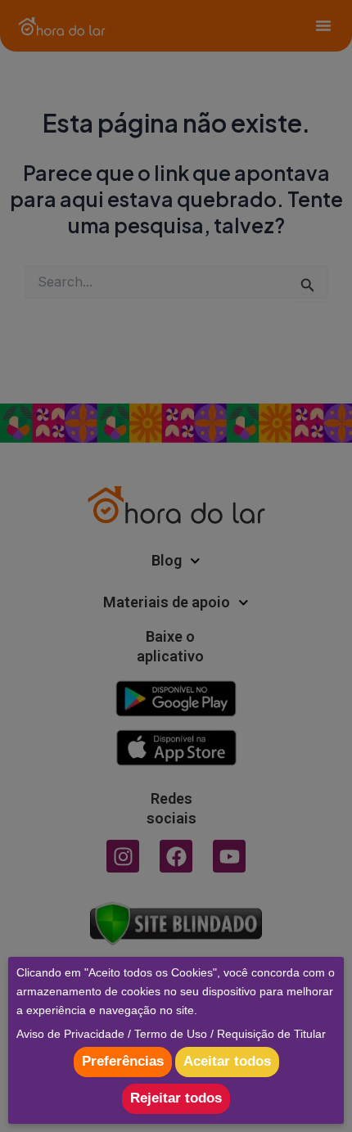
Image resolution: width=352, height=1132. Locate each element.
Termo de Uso (170, 1033)
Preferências (123, 1061)
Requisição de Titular (271, 1033)
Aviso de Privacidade (70, 1033)
